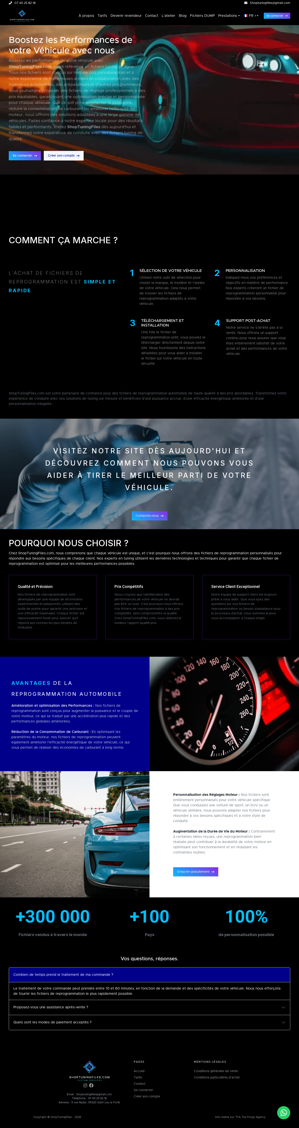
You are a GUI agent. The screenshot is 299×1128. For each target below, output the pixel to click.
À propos (86, 15)
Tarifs (102, 15)
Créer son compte (61, 155)
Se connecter (274, 15)
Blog (182, 15)
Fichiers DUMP (202, 15)
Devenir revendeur (126, 15)
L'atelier (168, 15)
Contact (151, 15)
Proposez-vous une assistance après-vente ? (50, 1007)
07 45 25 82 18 (97, 1098)
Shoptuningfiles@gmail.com (270, 3)
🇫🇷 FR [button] (248, 15)
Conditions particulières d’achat (217, 1077)
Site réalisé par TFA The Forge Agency (240, 1117)
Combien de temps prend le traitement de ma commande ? (63, 974)
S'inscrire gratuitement (193, 871)
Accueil (139, 1071)
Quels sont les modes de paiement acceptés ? (52, 1022)
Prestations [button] (227, 15)
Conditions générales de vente (216, 1071)
